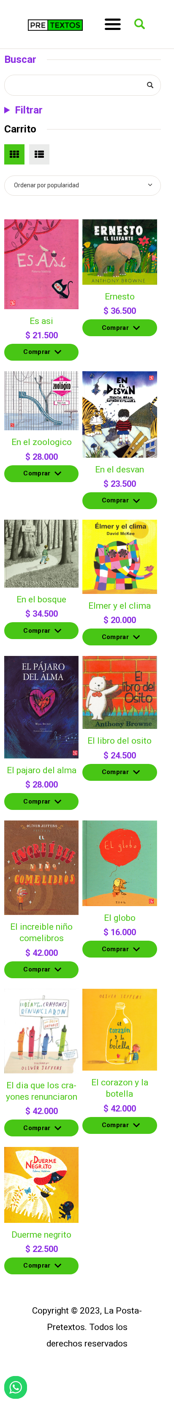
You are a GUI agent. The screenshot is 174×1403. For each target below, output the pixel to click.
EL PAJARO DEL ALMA (41, 770)
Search (149, 85)
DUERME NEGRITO (41, 1235)
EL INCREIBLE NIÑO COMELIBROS (41, 932)
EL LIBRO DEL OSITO (119, 741)
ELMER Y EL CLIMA (119, 606)
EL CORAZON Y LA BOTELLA (119, 1088)
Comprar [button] (36, 354)
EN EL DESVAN (119, 469)
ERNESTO (120, 296)
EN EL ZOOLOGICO (41, 442)
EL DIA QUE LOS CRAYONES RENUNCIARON (41, 1091)
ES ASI (41, 321)
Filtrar (29, 110)
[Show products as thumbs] (14, 154)
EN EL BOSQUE (41, 599)
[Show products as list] (39, 154)
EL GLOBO (120, 918)
